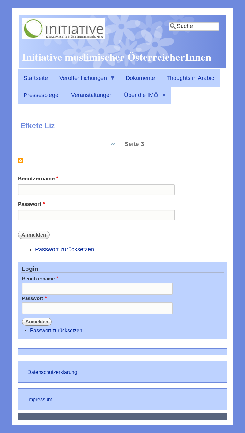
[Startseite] (63, 37)
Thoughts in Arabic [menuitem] (190, 78)
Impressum (39, 399)
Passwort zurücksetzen (64, 249)
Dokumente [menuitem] (140, 78)
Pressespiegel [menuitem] (42, 95)
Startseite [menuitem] (36, 78)
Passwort (29, 204)
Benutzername (36, 179)
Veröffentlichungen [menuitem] (80, 81)
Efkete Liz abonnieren (20, 163)
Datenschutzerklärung (52, 372)
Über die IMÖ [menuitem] (138, 98)
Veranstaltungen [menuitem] (92, 95)
